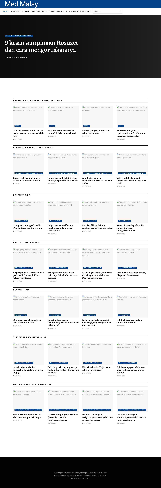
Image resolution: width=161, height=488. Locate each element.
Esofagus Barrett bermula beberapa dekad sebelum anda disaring (63, 275)
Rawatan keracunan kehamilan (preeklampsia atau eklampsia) (63, 322)
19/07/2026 (121, 326)
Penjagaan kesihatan (78, 11)
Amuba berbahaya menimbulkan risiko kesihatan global (97, 180)
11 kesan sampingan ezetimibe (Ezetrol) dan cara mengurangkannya (63, 417)
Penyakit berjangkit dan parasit (28, 173)
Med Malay (21, 4)
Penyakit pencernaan (23, 268)
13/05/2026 (87, 231)
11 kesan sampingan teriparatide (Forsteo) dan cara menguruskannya (97, 417)
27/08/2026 (18, 139)
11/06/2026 (52, 234)
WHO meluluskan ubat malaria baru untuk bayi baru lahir (132, 180)
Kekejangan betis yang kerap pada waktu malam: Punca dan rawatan (63, 370)
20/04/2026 (121, 278)
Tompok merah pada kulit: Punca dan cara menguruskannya (130, 228)
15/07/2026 (18, 231)
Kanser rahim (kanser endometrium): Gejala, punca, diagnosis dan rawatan (132, 133)
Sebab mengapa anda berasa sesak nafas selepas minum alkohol (131, 370)
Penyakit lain (20, 315)
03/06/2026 (121, 186)
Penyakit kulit (21, 220)
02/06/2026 (18, 281)
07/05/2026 (87, 281)
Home (6, 11)
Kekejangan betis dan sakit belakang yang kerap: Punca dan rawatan (96, 322)
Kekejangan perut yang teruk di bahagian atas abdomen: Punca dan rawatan (97, 275)
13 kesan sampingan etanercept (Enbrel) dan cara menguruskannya (131, 417)
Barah (17, 126)
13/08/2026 (87, 373)
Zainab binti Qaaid (13, 57)
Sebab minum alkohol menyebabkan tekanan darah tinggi (28, 370)
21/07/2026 (52, 184)
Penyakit (16, 11)
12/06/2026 (121, 376)
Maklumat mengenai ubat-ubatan (43, 11)
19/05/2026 (52, 281)
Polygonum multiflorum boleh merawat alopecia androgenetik (60, 228)
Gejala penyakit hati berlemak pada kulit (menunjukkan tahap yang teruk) (28, 275)
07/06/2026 (87, 186)
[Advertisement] (80, 87)
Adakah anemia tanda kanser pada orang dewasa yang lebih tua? (28, 133)
